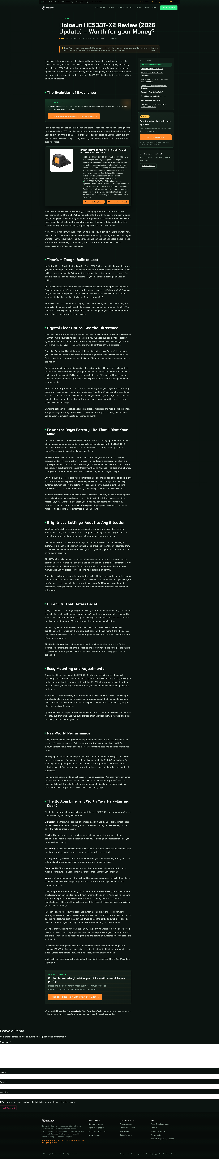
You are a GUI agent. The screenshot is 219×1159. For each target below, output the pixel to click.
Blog (147, 8)
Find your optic (169, 8)
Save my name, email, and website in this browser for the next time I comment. (39, 1102)
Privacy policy (156, 1135)
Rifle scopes (124, 1131)
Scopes (121, 8)
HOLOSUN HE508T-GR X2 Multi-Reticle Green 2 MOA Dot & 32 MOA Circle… (103, 151)
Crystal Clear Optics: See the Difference (152, 74)
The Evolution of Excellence (152, 65)
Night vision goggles (96, 1128)
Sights (129, 8)
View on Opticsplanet (93, 202)
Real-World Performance (150, 100)
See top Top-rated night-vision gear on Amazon (73, 116)
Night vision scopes (96, 1124)
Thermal (111, 8)
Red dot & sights (126, 1135)
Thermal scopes (126, 1124)
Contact (154, 1128)
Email (3, 1082)
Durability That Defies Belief (152, 92)
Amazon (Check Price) (118, 202)
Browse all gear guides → (106, 1014)
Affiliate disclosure (158, 1131)
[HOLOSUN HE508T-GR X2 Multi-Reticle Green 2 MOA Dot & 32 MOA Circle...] (61, 160)
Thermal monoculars (127, 1128)
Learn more (153, 49)
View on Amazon (155, 137)
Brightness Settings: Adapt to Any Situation (154, 87)
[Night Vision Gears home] (48, 8)
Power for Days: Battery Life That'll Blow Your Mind (154, 80)
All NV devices (94, 1135)
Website (4, 1092)
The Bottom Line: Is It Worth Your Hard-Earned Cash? (153, 106)
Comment (5, 1042)
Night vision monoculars (98, 1131)
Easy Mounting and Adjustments (153, 96)
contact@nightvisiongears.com (162, 1139)
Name (3, 1072)
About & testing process (160, 1124)
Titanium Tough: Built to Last (152, 69)
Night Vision (100, 8)
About (155, 8)
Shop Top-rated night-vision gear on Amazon (75, 997)
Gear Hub (139, 8)
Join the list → (148, 166)
